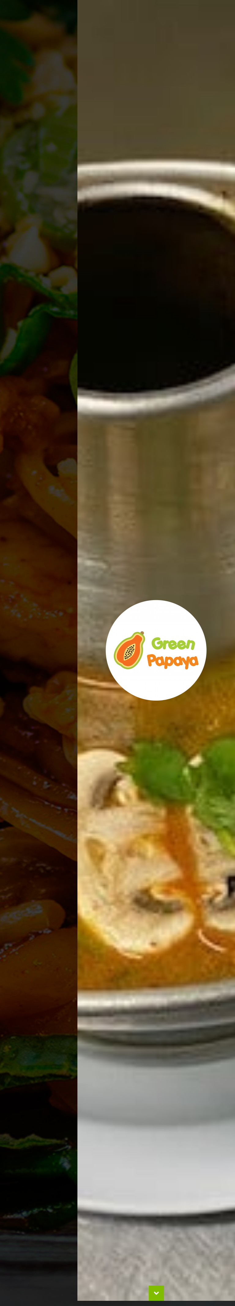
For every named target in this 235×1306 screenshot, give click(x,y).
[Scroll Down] (156, 1298)
